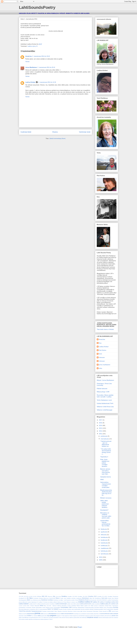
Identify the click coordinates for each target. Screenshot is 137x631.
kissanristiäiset (69, 613)
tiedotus (100, 617)
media (25, 615)
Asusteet (41, 598)
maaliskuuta (105, 548)
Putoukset (96, 607)
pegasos (53, 615)
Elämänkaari (85, 598)
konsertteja (75, 613)
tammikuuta (105, 554)
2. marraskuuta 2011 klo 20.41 (46, 67)
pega (48, 615)
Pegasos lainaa (49, 607)
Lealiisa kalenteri (24, 604)
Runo (105, 607)
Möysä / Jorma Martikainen (105, 380)
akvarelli (104, 611)
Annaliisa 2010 (92, 596)
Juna (31, 600)
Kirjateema (82, 600)
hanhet (113, 611)
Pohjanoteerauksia (89, 607)
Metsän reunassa (105, 498)
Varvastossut (90, 611)
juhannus (46, 613)
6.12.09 (30, 596)
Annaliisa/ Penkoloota (113, 596)
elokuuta (104, 534)
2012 (101, 431)
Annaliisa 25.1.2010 (102, 596)
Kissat (86, 600)
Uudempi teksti (26, 132)
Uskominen (70, 611)
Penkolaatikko (57, 607)
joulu (42, 613)
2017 (101, 420)
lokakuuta (104, 529)
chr (107, 611)
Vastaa (27, 61)
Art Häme (30, 598)
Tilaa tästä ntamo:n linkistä (105, 329)
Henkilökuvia (98, 598)
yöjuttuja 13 (46, 619)
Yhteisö (100, 611)
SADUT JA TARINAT (52, 609)
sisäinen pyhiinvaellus (74, 617)
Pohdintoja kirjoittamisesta (78, 607)
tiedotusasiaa (106, 617)
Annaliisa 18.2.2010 (82, 596)
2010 (101, 557)
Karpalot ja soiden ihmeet (72, 600)
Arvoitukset (35, 598)
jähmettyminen (53, 613)
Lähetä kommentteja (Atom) (57, 138)
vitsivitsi (42, 619)
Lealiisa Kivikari (30, 82)
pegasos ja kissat (68, 615)
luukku (111, 613)
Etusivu (55, 132)
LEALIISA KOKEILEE (102, 600)
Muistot (78, 605)
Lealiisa (81, 602)
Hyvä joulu (104, 598)
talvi (81, 617)
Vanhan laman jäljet (78, 611)
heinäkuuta (104, 537)
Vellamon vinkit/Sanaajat (104, 410)
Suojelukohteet (109, 609)
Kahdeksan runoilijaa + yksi (59, 600)
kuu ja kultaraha (82, 613)
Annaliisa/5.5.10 (22, 598)
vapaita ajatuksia (29, 619)
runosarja (51, 617)
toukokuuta (104, 543)
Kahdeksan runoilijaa (47, 600)
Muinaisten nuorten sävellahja (69, 605)
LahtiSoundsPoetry (37, 7)
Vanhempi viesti (84, 132)
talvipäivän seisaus (92, 617)
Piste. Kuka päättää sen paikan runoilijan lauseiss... (104, 463)
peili (105, 615)
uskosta (23, 619)
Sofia (105, 609)
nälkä (39, 615)
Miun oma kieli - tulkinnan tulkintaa (52, 605)
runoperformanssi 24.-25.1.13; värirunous (38, 617)
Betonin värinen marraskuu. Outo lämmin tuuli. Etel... (105, 471)
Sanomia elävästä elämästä (87, 609)
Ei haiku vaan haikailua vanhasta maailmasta (70, 598)
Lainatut (73, 602)
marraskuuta (105, 439)
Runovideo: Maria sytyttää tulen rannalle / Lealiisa (105, 396)
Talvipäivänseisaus (36, 611)
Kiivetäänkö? (104, 510)
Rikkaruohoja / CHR (103, 392)
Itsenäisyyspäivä (22, 600)
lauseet (88, 613)
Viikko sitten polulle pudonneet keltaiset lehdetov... (104, 504)
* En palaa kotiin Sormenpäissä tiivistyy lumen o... (105, 451)
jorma (37, 613)
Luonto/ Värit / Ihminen (28, 605)
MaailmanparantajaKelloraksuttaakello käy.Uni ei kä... (106, 492)
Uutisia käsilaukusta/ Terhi (105, 403)
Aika (54, 596)
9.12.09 (34, 596)
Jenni (28, 600)
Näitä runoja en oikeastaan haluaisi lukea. (101, 605)
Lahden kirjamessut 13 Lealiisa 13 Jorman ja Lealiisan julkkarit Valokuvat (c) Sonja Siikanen (49, 602)
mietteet (29, 615)
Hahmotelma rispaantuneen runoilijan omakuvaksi (105, 484)
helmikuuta (104, 551)
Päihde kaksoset (102, 388)
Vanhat (84, 611)
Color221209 (52, 598)
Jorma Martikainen (31, 67)
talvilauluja (84, 617)
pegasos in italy (60, 615)
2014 (101, 425)
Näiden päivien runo (85, 605)
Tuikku (55, 611)
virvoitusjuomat (36, 619)
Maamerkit (37, 605)
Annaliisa (64, 596)
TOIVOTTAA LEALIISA (25, 611)
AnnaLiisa (28, 56)
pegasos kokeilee (100, 615)
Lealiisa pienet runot (85, 603)
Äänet (51, 619)
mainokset (21, 615)
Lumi (116, 603)
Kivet (90, 600)
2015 (101, 423)
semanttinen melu (57, 617)
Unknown (102, 357)
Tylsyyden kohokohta (62, 611)
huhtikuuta (104, 545)
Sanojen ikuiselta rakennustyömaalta (71, 609)
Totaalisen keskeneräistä (48, 611)
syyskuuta (104, 532)
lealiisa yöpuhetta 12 (95, 613)
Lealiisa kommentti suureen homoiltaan (46, 603)
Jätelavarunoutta (37, 600)
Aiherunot (50, 596)
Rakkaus (101, 607)
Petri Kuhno (102, 350)
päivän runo (115, 615)
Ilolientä (116, 598)
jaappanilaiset (31, 613)
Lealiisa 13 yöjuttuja (105, 602)
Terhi (100, 354)
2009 (101, 560)
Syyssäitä (116, 609)
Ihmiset (109, 598)
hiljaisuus (21, 613)
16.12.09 (26, 596)
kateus (63, 613)
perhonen (109, 615)
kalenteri (59, 613)
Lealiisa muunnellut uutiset (73, 603)
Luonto (20, 605)
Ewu (100, 343)
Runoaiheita (110, 607)
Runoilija (115, 607)
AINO (102, 479)
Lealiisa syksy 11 (32, 46)
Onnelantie (28, 607)
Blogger (80, 627)
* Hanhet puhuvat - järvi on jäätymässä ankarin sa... (105, 443)
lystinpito (115, 613)
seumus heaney (65, 617)
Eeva (57, 598)
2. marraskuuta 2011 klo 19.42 (41, 56)
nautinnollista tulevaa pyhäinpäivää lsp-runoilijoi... (105, 523)
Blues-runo (46, 598)
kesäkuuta (104, 540)
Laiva (76, 602)
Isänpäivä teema (105, 477)
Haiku (90, 598)
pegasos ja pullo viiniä (90, 615)
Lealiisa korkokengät (60, 603)
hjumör (24, 613)
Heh (93, 598)
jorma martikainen (104, 364)
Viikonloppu (95, 611)
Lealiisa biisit (114, 602)
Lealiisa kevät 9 (32, 603)
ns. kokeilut (34, 615)
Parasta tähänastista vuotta (38, 607)
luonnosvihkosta (104, 613)
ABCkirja (39, 596)
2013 (101, 428)
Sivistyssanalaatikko (98, 609)
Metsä (41, 605)
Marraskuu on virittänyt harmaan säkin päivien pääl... (105, 515)
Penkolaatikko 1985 (66, 607)
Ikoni (113, 598)
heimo (116, 611)
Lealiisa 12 (88, 602)
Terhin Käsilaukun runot (104, 400)
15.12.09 (21, 596)
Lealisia (113, 603)
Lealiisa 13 (96, 602)
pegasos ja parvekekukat (79, 615)
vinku (100, 368)
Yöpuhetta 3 (104, 457)
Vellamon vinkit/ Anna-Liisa (105, 406)
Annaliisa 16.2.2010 (72, 596)
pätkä (20, 617)
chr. (110, 611)
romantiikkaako (25, 617)
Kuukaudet (93, 600)
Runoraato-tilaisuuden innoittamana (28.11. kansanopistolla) (33, 609)
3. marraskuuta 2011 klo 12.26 (47, 82)
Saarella (61, 609)
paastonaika (44, 615)
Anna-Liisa (58, 596)
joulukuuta (104, 436)
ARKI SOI (44, 596)
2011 (100, 433)
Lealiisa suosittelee (95, 603)
